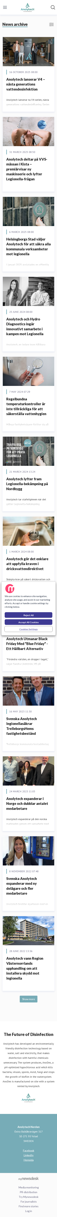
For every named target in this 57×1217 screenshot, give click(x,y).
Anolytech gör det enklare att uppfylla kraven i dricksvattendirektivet (27, 564)
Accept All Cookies (28, 622)
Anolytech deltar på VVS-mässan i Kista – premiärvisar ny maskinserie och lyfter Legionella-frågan (26, 169)
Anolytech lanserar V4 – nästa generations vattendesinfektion (25, 84)
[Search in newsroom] (53, 7)
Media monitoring (28, 1187)
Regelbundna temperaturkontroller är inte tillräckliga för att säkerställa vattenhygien (26, 406)
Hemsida (29, 1160)
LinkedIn (28, 1155)
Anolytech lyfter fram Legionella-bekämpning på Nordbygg (27, 484)
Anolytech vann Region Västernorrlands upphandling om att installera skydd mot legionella (24, 968)
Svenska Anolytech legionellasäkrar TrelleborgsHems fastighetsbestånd (21, 726)
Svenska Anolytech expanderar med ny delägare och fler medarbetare (21, 886)
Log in (28, 1211)
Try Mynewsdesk (28, 1196)
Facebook (28, 1150)
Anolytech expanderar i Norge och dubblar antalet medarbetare (27, 803)
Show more (28, 999)
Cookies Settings (28, 629)
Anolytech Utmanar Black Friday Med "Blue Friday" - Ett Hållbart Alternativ (27, 644)
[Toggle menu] (5, 7)
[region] (28, 608)
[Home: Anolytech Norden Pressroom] (27, 7)
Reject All (29, 615)
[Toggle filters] (51, 24)
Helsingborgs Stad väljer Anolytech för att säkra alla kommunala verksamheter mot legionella (28, 246)
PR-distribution (28, 1192)
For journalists (28, 1201)
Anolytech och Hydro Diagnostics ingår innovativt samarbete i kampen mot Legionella (24, 326)
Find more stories (28, 1206)
